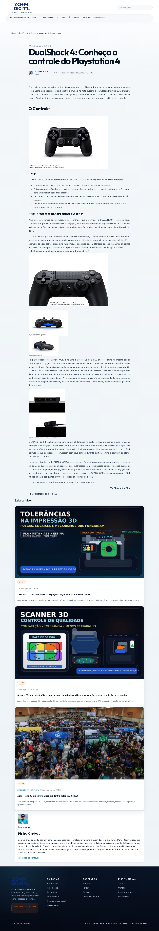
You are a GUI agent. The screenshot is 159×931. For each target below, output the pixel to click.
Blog (34, 17)
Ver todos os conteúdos (29, 858)
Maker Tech (53, 905)
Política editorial (125, 892)
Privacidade (123, 896)
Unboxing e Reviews (46, 17)
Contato (122, 888)
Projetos (87, 892)
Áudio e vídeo (74, 17)
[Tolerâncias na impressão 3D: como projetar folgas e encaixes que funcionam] (79, 542)
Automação (61, 17)
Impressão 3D (53, 896)
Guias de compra (91, 896)
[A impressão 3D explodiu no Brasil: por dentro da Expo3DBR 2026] (79, 743)
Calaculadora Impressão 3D (19, 17)
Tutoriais (87, 883)
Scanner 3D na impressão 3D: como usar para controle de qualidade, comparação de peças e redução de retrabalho (72, 695)
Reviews (86, 888)
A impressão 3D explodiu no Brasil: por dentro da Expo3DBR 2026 (48, 796)
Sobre (121, 883)
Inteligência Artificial (28, 790)
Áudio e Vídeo (53, 883)
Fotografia (86, 17)
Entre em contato (99, 17)
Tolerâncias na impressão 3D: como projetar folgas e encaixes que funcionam (53, 594)
